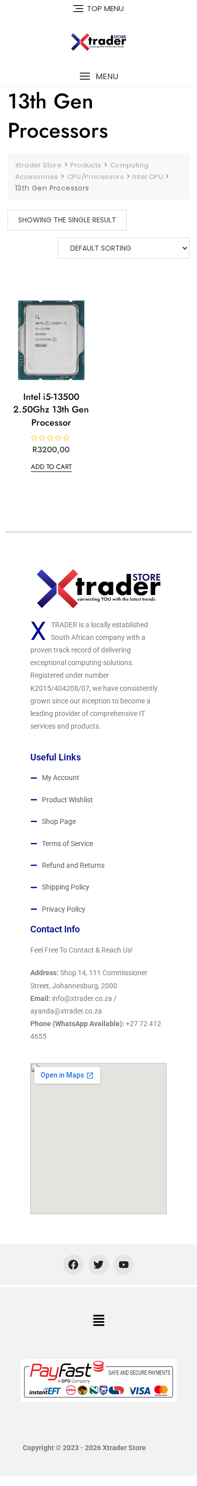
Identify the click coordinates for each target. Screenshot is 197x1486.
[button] (98, 76)
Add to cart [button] (51, 466)
